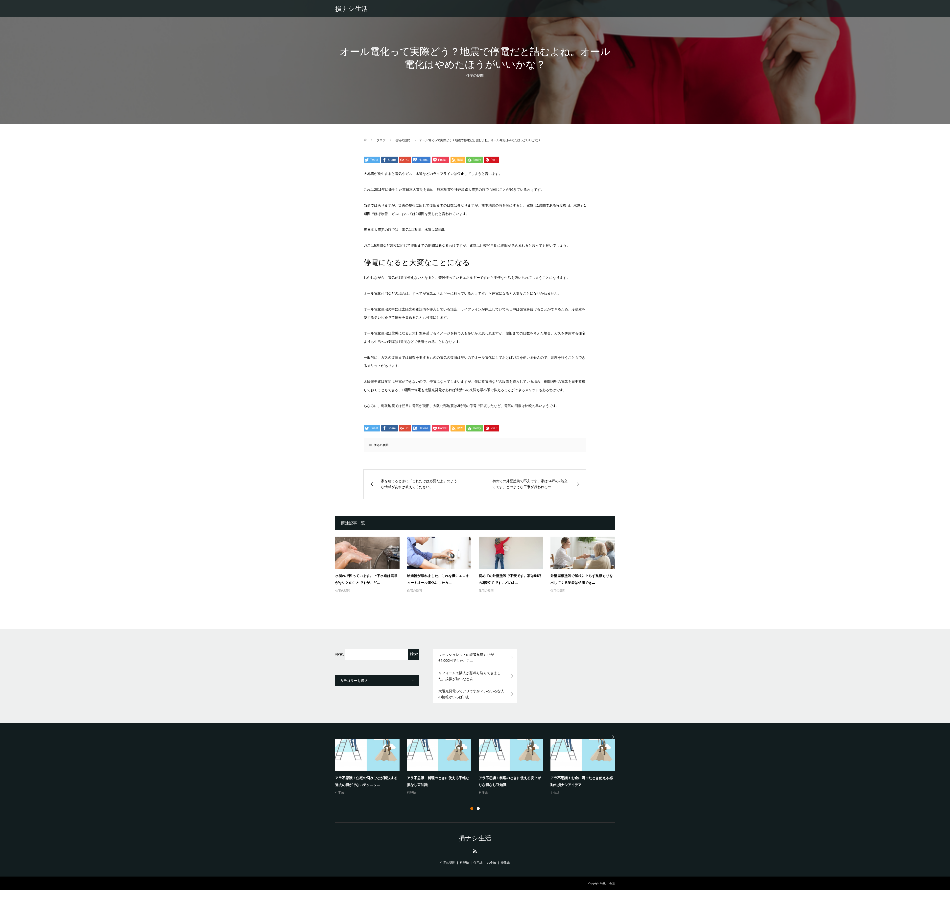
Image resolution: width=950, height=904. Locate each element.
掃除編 (505, 862)
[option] (478, 767)
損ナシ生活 (351, 8)
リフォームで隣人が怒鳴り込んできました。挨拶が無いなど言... (469, 676)
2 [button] (478, 808)
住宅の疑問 (475, 75)
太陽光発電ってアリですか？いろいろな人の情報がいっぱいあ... (471, 694)
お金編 (411, 792)
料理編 (554, 792)
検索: (339, 654)
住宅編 (339, 792)
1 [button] (471, 808)
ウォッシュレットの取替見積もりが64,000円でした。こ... (466, 658)
